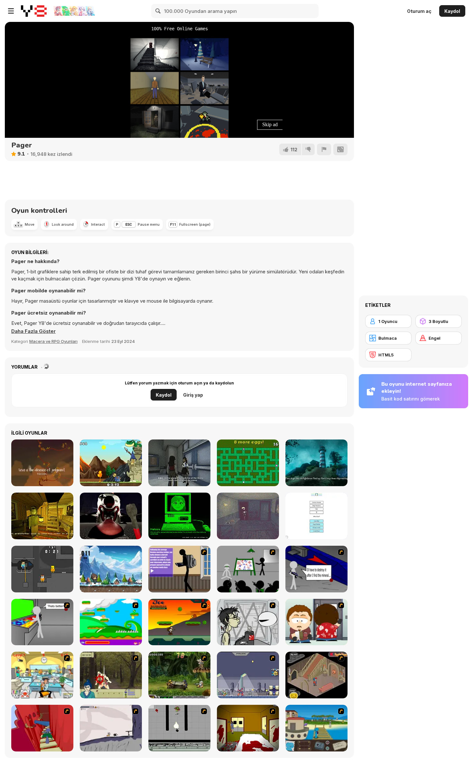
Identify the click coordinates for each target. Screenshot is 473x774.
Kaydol (452, 11)
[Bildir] (324, 149)
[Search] (158, 11)
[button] (33, 331)
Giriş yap (193, 395)
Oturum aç (419, 11)
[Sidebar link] (11, 11)
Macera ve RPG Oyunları (53, 341)
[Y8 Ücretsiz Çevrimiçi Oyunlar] (34, 11)
